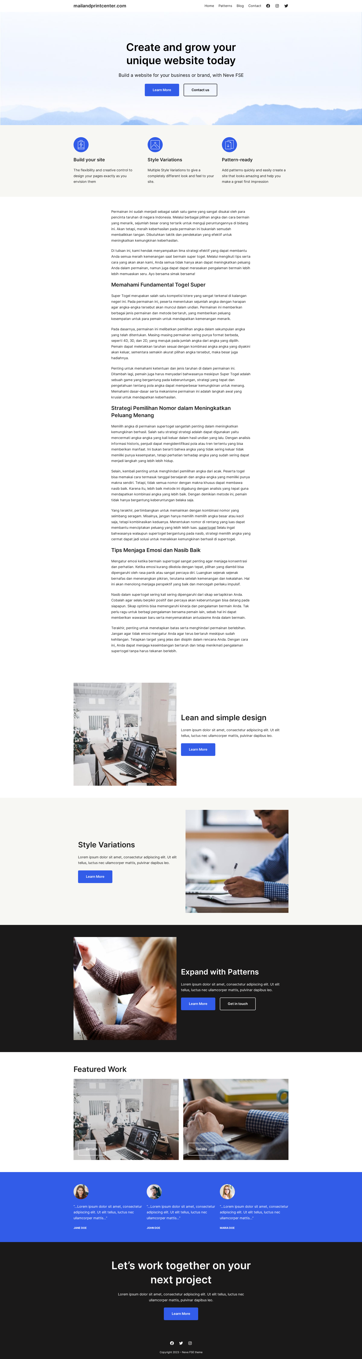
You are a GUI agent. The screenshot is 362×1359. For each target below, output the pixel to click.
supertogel (207, 528)
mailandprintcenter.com (100, 5)
